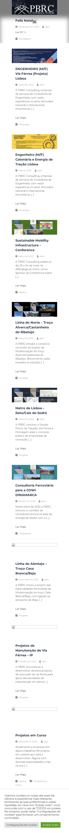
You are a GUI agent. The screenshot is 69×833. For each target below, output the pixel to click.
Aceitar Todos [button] (50, 824)
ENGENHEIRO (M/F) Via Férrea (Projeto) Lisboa (31, 73)
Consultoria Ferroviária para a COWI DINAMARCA (34, 490)
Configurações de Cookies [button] (22, 824)
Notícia (22, 292)
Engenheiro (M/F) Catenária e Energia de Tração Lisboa (34, 159)
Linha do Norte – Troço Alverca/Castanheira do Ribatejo (34, 327)
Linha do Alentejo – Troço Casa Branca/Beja (31, 568)
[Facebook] (23, 34)
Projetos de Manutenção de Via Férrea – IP (31, 650)
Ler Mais (20, 117)
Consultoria (25, 533)
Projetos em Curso (30, 735)
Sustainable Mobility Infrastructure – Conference (32, 245)
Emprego (24, 124)
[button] (35, 21)
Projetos (23, 378)
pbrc (42, 84)
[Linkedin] (33, 34)
